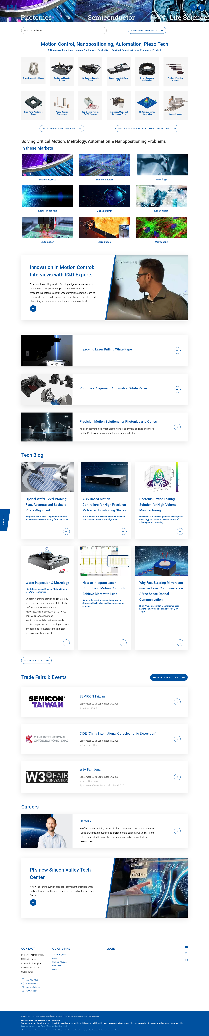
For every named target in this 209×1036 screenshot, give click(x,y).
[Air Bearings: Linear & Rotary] (90, 68)
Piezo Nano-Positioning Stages (33, 113)
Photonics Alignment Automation (147, 113)
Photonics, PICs (47, 179)
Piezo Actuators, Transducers (62, 113)
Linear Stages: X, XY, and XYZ (118, 79)
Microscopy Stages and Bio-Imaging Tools (119, 113)
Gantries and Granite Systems (62, 79)
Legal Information (27, 1026)
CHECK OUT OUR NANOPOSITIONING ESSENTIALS (144, 129)
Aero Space (104, 241)
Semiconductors (104, 179)
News (54, 969)
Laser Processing (47, 210)
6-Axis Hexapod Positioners (33, 78)
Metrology (161, 179)
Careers (55, 958)
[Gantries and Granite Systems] (62, 68)
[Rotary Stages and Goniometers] (147, 68)
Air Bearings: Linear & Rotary (90, 79)
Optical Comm (104, 210)
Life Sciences (161, 210)
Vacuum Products (175, 114)
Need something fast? (144, 30)
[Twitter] (186, 953)
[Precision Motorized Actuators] (176, 68)
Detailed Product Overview (59, 129)
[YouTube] (186, 947)
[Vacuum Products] (176, 103)
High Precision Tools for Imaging (76, 1030)
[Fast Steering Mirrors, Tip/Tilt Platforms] (90, 102)
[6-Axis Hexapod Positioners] (33, 68)
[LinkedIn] (186, 959)
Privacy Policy (40, 1026)
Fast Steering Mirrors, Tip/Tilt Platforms (90, 113)
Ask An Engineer (59, 954)
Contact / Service (59, 962)
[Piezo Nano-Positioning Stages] (33, 102)
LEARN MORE (33, 308)
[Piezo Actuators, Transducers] (62, 102)
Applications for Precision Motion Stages (49, 1030)
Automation (47, 241)
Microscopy (161, 241)
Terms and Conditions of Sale (57, 1026)
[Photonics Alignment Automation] (147, 102)
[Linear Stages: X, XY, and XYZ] (119, 68)
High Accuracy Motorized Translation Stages (104, 1030)
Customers (57, 966)
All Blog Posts (33, 660)
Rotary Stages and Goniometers (147, 79)
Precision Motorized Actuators (175, 79)
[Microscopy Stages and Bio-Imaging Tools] (119, 102)
